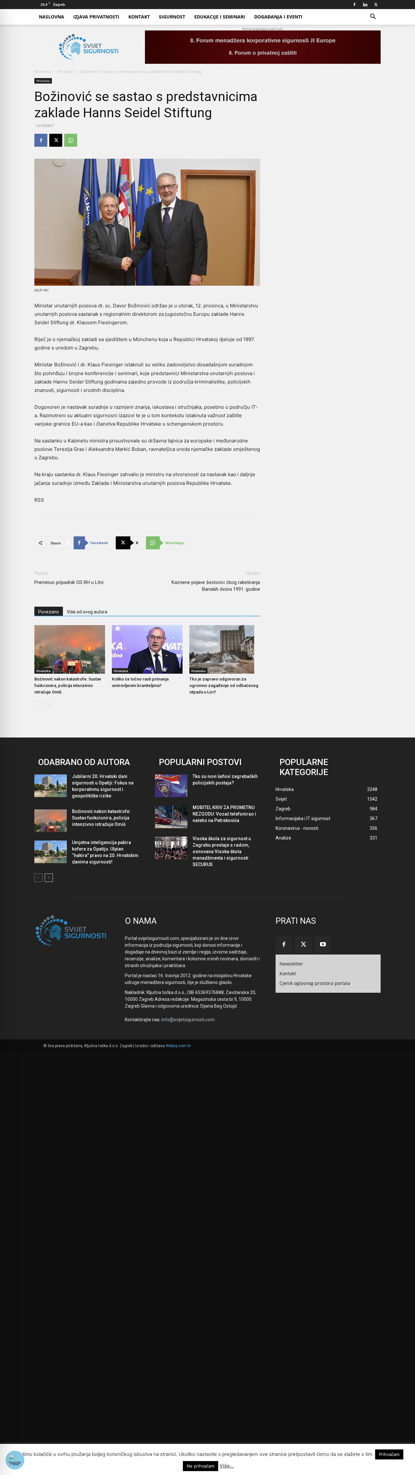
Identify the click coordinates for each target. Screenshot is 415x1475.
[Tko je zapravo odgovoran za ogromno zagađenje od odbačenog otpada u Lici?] (224, 649)
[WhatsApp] (70, 140)
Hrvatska (65, 71)
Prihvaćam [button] (389, 1454)
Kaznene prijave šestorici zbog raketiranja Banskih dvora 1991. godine (216, 585)
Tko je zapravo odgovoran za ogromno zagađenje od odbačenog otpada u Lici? (223, 685)
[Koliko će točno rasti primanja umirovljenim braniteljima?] (147, 649)
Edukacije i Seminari (219, 17)
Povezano (48, 611)
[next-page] (49, 705)
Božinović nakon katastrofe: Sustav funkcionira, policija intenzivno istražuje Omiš (67, 685)
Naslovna (51, 17)
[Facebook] (354, 4)
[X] (376, 4)
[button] (373, 17)
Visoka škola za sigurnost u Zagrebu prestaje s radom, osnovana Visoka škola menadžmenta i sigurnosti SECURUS (222, 851)
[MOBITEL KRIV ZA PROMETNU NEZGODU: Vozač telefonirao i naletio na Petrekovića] (171, 817)
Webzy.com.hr (178, 1046)
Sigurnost (172, 17)
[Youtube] (323, 945)
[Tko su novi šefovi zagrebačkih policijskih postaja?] (171, 785)
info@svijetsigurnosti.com (188, 1019)
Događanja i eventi (278, 17)
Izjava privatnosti (96, 17)
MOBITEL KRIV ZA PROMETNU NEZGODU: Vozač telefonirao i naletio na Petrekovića (224, 814)
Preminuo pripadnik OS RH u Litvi (68, 582)
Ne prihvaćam (200, 1466)
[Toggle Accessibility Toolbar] (15, 1460)
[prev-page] (38, 705)
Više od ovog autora (87, 611)
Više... (226, 1466)
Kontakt (139, 17)
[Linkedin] (365, 4)
